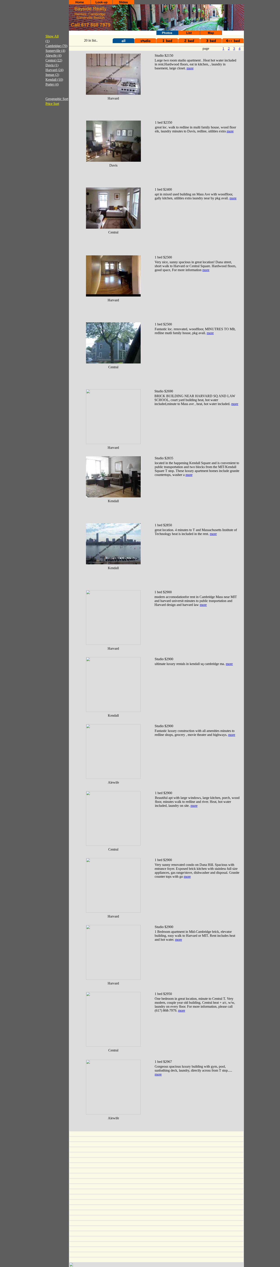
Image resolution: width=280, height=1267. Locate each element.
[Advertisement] (49, 183)
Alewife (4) (53, 55)
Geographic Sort (57, 99)
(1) (47, 41)
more (190, 68)
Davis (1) (52, 65)
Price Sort (52, 103)
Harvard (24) (54, 70)
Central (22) (54, 60)
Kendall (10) (54, 79)
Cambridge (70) (56, 46)
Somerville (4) (55, 51)
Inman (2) (52, 75)
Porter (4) (52, 84)
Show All (52, 36)
